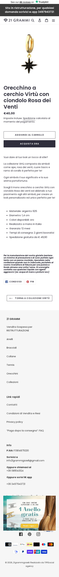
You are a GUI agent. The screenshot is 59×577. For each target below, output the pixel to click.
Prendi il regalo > (29, 526)
